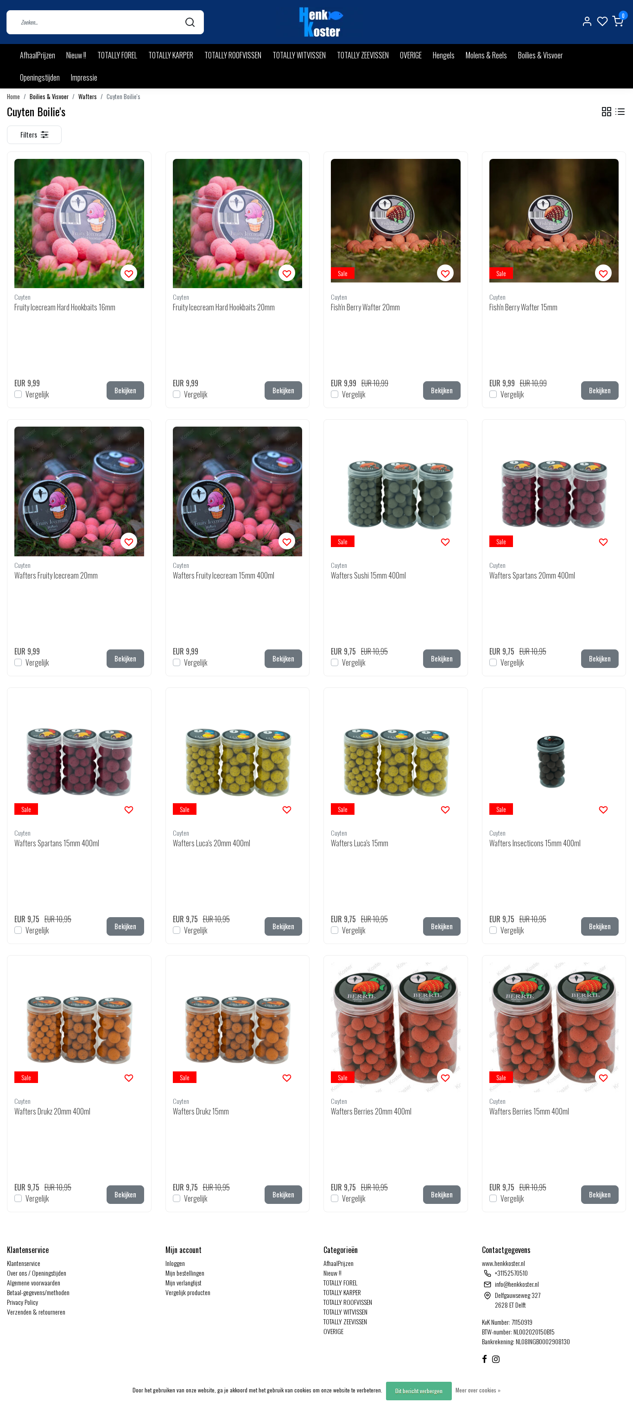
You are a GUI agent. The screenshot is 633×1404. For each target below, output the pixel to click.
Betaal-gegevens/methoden (38, 1292)
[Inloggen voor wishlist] (128, 272)
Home (13, 96)
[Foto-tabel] (607, 112)
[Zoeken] (190, 22)
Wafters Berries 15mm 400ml (529, 1111)
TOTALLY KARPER (170, 55)
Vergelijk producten (187, 1292)
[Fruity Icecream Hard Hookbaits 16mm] (79, 224)
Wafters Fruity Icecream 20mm (56, 575)
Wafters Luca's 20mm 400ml (211, 843)
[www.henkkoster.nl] (319, 22)
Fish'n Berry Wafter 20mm (365, 307)
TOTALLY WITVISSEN (299, 55)
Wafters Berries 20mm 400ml (371, 1111)
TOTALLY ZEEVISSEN (363, 55)
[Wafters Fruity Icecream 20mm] (79, 491)
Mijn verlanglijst (183, 1282)
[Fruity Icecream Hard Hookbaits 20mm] (238, 224)
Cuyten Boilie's (123, 96)
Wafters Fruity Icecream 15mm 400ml (223, 575)
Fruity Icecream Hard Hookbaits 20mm (224, 307)
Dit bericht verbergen (419, 1391)
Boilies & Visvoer (540, 55)
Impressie (84, 77)
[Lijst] (620, 112)
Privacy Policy (22, 1302)
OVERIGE (411, 55)
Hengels (444, 55)
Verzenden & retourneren (36, 1311)
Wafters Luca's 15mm (359, 843)
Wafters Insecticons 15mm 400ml (535, 843)
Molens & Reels (486, 55)
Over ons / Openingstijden (36, 1273)
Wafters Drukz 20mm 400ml (52, 1111)
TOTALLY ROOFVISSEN (232, 55)
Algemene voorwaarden (33, 1282)
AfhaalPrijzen (37, 55)
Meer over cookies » (478, 1390)
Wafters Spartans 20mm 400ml (532, 575)
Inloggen (175, 1263)
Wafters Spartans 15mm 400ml (56, 843)
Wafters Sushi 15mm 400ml (368, 575)
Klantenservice (23, 1263)
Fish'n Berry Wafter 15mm (523, 307)
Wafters (87, 96)
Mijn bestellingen (184, 1273)
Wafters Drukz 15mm (201, 1111)
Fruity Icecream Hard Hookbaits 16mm (64, 307)
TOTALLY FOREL (117, 55)
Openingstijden (40, 77)
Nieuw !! (76, 55)
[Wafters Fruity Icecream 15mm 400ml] (238, 491)
